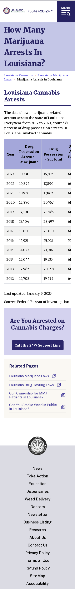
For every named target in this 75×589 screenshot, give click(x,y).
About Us (37, 537)
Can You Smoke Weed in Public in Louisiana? (33, 407)
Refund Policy (37, 568)
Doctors (37, 507)
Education (37, 484)
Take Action (37, 476)
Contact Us (38, 545)
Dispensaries (37, 491)
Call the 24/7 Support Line (38, 345)
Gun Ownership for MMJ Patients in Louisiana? (28, 395)
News (37, 468)
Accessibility (37, 583)
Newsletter (38, 514)
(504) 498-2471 (41, 11)
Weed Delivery (37, 499)
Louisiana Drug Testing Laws (31, 385)
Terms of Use (37, 560)
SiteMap (37, 576)
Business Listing (37, 522)
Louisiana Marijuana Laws (29, 376)
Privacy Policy (37, 553)
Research (37, 530)
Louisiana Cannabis (18, 75)
